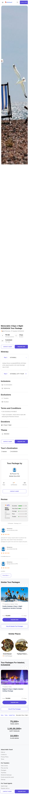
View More (5, 575)
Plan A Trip (24, 2)
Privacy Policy (4, 756)
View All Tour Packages (14, 709)
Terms (2, 759)
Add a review (4, 765)
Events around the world (7, 777)
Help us (3, 752)
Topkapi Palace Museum (22, 654)
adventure (6, 433)
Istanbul (15, 331)
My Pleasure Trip (14, 473)
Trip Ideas (3, 772)
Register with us (5, 788)
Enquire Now (14, 619)
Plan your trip (4, 768)
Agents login (4, 786)
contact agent (7, 791)
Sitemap (3, 779)
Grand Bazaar (7, 654)
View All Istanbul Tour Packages (14, 626)
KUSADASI (21, 331)
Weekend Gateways (6, 775)
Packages (3, 770)
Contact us (4, 754)
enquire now (22, 791)
